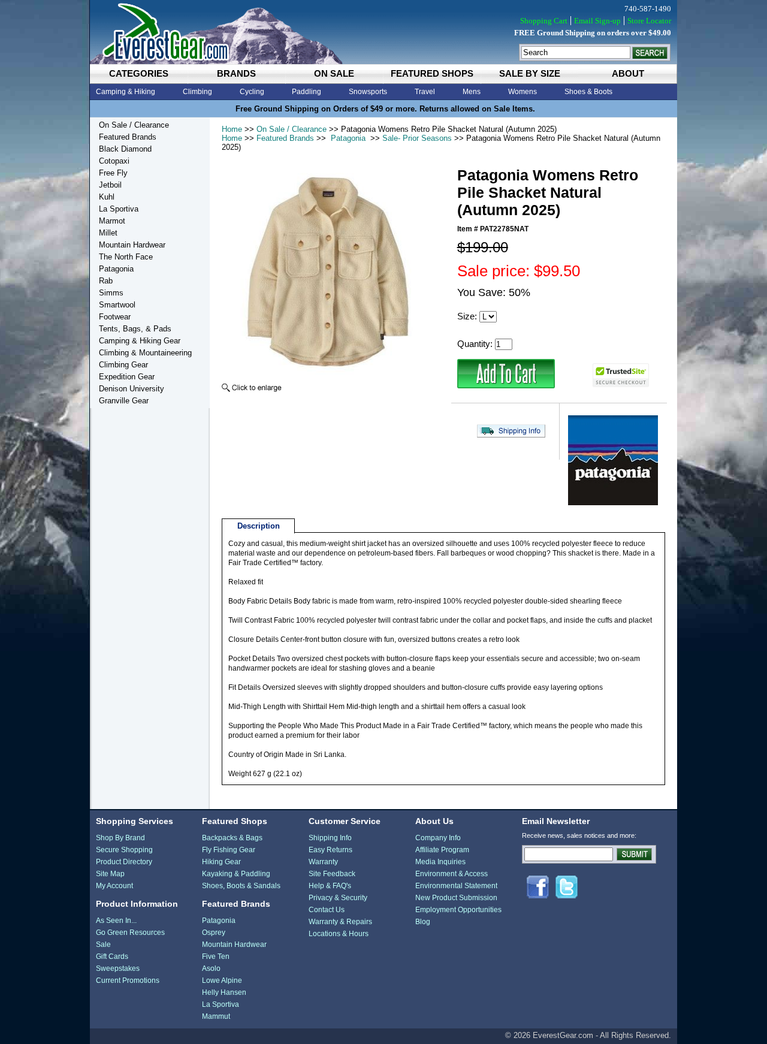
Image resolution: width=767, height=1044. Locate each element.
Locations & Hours (339, 934)
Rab (106, 280)
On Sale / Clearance (291, 129)
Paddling (306, 91)
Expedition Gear (127, 376)
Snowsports (368, 91)
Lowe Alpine (222, 980)
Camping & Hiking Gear (139, 340)
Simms (111, 292)
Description (258, 525)
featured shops (432, 73)
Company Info (438, 838)
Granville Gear (124, 400)
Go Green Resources (130, 932)
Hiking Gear (221, 862)
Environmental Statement (456, 886)
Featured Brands (285, 138)
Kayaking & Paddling (236, 874)
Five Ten (216, 956)
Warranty (323, 862)
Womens (522, 91)
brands (236, 73)
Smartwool (117, 304)
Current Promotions (127, 980)
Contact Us (327, 910)
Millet (108, 232)
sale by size (529, 73)
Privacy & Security (338, 898)
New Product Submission (456, 898)
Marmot (112, 220)
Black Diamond (125, 148)
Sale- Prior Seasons (417, 138)
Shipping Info (330, 838)
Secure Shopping (124, 850)
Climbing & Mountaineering (145, 352)
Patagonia (348, 138)
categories (138, 73)
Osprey (213, 932)
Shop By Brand (120, 838)
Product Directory (124, 862)
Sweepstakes (118, 968)
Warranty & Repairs (340, 922)
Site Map (110, 874)
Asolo (211, 968)
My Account (114, 886)
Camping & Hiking (125, 91)
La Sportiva (118, 208)
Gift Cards (112, 956)
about (628, 73)
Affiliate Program (442, 850)
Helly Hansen (224, 992)
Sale (103, 944)
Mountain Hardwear (132, 244)
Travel (425, 91)
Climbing (197, 91)
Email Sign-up (597, 20)
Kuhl (106, 196)
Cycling (252, 91)
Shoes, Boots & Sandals (241, 886)
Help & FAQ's (330, 886)
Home (232, 129)
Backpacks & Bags (232, 838)
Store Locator (649, 20)
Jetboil (110, 184)
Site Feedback (332, 874)
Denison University (131, 388)
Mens (472, 91)
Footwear (115, 316)
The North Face (126, 256)
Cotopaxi (114, 160)
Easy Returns (330, 850)
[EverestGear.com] (383, 32)
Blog (422, 922)
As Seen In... (116, 920)
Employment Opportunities (458, 910)
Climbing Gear (123, 364)
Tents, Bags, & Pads (135, 328)
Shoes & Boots (588, 91)
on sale (334, 73)
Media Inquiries (440, 862)
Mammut (216, 1016)
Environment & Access (451, 874)
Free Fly (113, 172)
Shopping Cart (543, 20)
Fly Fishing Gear (228, 850)
